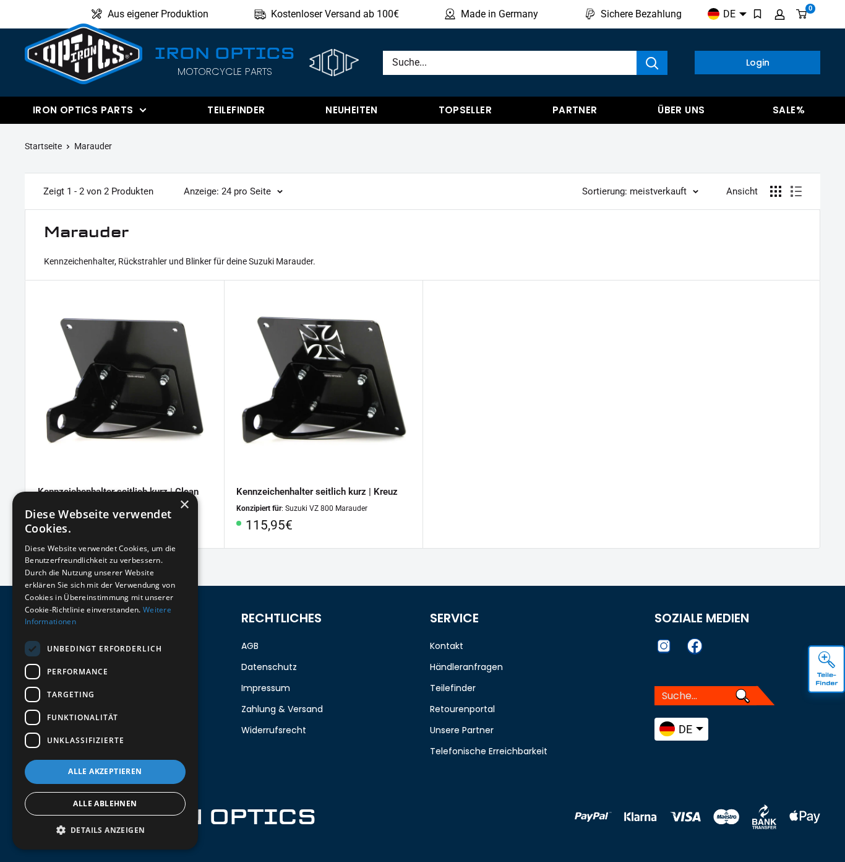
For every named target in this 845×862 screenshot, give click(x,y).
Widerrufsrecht (273, 730)
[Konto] (779, 14)
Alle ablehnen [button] (105, 803)
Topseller (465, 109)
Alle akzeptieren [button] (105, 771)
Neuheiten (351, 109)
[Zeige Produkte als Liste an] (796, 191)
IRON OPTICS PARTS (83, 109)
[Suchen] (652, 63)
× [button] (184, 505)
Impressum (265, 688)
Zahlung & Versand (282, 709)
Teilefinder (236, 109)
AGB (250, 646)
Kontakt (446, 646)
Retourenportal (462, 709)
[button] (105, 830)
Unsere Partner (462, 730)
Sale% (789, 109)
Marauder (93, 146)
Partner (575, 109)
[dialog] (105, 671)
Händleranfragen (466, 667)
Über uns (681, 109)
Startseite (43, 146)
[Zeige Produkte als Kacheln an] (775, 191)
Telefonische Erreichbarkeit (488, 751)
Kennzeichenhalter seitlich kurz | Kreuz (317, 491)
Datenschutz (269, 667)
